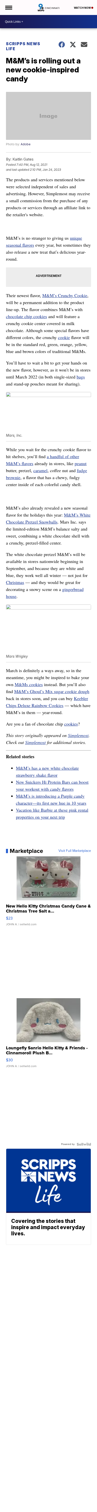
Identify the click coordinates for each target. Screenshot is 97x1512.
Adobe (26, 144)
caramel (40, 470)
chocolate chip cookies (26, 316)
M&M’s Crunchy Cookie (64, 295)
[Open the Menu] (8, 7)
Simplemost (78, 735)
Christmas (15, 582)
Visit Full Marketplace (74, 851)
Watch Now (82, 7)
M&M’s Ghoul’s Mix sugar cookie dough (51, 691)
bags (81, 377)
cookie (64, 337)
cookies (71, 724)
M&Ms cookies (29, 684)
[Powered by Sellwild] (84, 1144)
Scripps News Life (23, 46)
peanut (81, 463)
